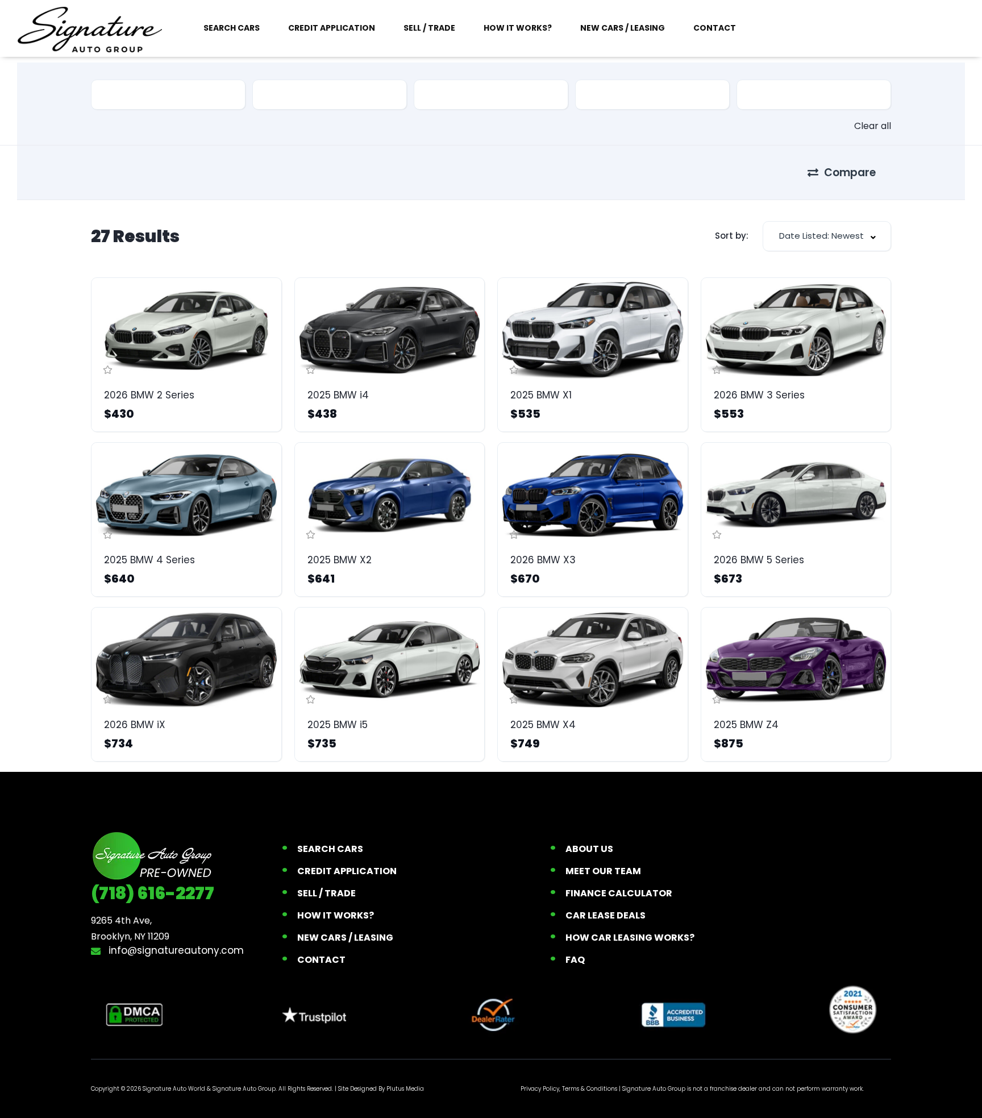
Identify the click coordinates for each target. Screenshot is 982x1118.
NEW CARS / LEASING (622, 28)
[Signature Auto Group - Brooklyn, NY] (89, 28)
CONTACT (714, 28)
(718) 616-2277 (152, 893)
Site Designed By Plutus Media (381, 1088)
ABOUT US (589, 848)
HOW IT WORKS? (518, 28)
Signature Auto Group (244, 1088)
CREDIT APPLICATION (331, 28)
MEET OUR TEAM (603, 871)
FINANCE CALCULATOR (618, 893)
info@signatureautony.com (175, 950)
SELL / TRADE (429, 28)
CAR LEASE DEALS (605, 915)
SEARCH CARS (231, 28)
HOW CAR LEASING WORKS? (629, 937)
